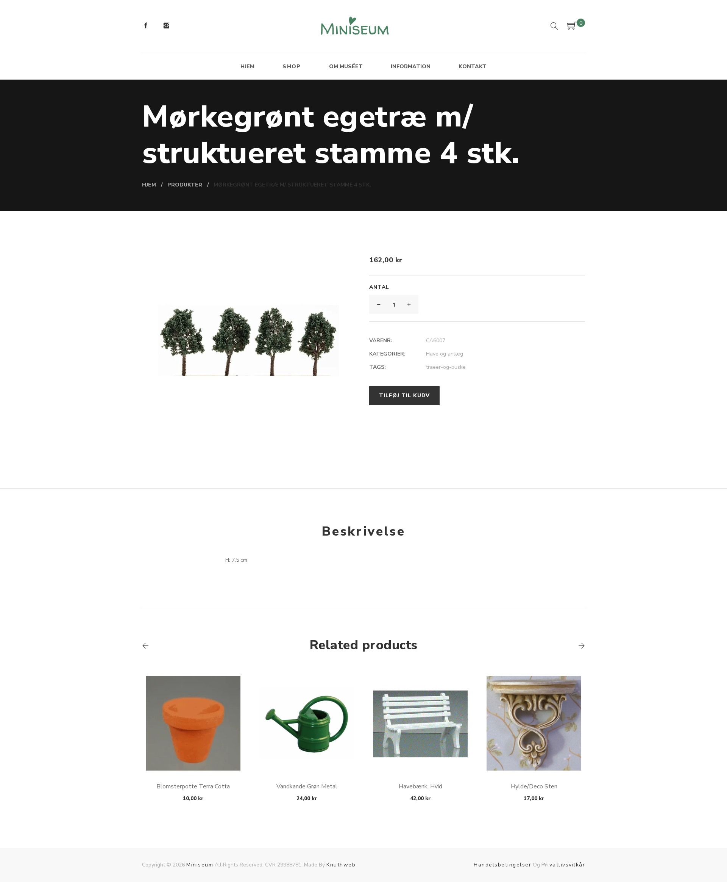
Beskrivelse (363, 531)
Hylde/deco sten (534, 786)
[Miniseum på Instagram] (166, 26)
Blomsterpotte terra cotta (193, 786)
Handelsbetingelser (502, 864)
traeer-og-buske (446, 367)
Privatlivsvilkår (563, 864)
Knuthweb (341, 864)
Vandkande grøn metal (306, 786)
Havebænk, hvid (420, 786)
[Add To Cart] (193, 752)
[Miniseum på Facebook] (146, 26)
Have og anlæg (444, 353)
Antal (379, 287)
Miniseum (199, 864)
